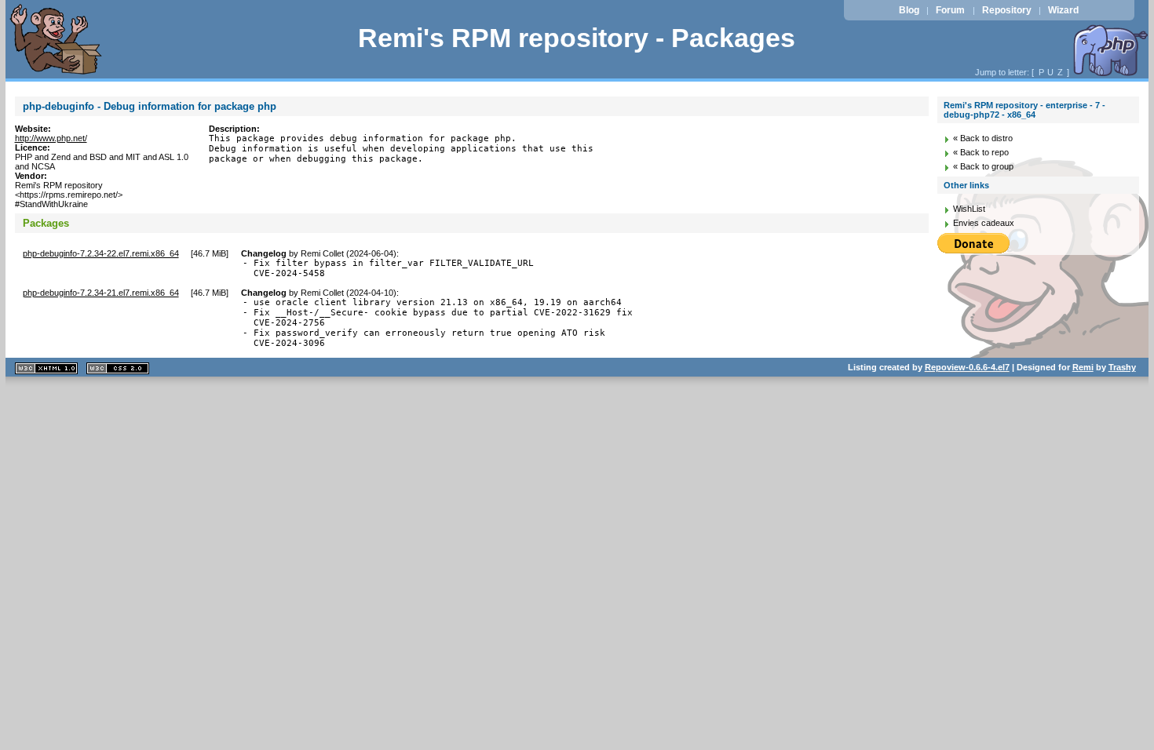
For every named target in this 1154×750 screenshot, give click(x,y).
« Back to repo (981, 152)
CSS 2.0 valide (117, 368)
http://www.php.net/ (51, 138)
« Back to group (983, 166)
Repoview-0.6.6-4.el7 (967, 367)
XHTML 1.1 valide (46, 368)
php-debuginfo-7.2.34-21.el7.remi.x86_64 (101, 292)
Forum (950, 10)
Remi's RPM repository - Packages (576, 38)
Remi (1083, 367)
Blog (909, 10)
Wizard (1063, 10)
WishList (969, 208)
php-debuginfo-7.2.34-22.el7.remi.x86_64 (101, 253)
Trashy (1122, 367)
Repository (1007, 10)
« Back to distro (983, 138)
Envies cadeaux (983, 223)
